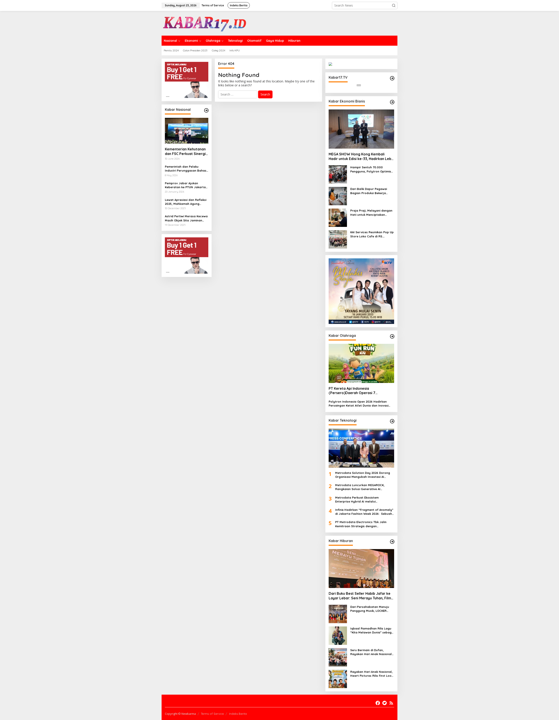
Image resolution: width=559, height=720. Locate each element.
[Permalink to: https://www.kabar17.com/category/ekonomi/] (392, 102)
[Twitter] (384, 703)
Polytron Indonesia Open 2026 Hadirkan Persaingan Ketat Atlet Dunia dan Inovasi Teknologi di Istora (358, 403)
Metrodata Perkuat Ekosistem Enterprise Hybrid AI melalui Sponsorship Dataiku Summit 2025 (360, 499)
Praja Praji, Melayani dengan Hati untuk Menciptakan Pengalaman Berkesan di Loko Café (371, 212)
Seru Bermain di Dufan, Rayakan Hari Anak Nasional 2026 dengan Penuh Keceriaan (372, 652)
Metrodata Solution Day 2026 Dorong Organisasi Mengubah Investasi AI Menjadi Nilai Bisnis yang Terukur (362, 475)
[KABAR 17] (205, 23)
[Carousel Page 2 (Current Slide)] (364, 85)
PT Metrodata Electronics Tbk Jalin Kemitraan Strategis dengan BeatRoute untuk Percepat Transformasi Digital (360, 524)
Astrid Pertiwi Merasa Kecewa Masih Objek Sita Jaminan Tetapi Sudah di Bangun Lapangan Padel (186, 218)
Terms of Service (212, 713)
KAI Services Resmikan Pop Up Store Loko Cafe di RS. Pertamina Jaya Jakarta (372, 234)
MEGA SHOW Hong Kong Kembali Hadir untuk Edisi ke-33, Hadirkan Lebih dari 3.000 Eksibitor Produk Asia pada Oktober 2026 (361, 156)
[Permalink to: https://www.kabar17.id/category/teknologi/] (392, 421)
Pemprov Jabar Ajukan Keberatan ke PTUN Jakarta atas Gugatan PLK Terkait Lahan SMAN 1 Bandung (185, 185)
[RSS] (391, 703)
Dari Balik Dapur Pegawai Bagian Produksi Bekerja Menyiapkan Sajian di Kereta (371, 191)
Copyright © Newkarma (180, 714)
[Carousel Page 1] (359, 85)
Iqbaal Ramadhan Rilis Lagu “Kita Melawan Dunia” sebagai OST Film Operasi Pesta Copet (372, 630)
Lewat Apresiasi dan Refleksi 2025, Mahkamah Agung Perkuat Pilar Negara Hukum (185, 202)
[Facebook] (378, 703)
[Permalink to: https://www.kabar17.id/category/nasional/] (206, 110)
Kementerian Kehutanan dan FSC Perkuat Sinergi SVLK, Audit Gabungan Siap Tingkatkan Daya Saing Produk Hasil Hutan (186, 151)
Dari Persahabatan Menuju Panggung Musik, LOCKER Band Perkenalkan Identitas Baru (370, 609)
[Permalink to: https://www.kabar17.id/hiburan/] (392, 541)
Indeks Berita (238, 713)
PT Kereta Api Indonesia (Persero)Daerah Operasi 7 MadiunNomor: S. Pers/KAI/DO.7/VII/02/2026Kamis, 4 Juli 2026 (359, 390)
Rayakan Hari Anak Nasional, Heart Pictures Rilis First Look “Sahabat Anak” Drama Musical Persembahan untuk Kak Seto (371, 674)
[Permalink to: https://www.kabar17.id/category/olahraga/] (392, 336)
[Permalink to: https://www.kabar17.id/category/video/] (392, 78)
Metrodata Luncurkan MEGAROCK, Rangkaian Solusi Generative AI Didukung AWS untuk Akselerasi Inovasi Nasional (363, 487)
